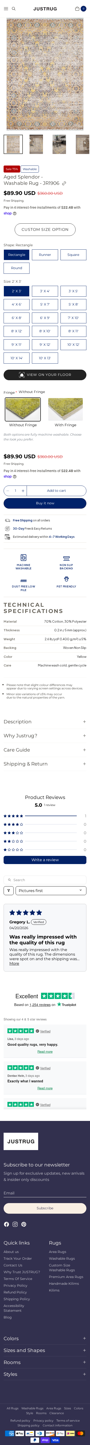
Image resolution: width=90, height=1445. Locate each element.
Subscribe (45, 1208)
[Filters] (9, 890)
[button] (45, 816)
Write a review (45, 860)
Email (9, 1193)
